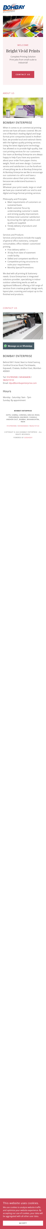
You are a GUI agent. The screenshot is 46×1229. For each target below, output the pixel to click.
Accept (23, 1223)
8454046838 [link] (24, 377)
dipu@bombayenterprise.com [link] (23, 383)
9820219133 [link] (8, 380)
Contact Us (23, 74)
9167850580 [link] (12, 377)
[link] (14, 8)
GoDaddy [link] (28, 437)
